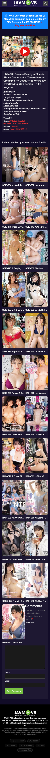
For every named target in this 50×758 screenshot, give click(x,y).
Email (8, 680)
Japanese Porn (18, 741)
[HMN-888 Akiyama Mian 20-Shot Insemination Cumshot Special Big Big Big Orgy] (36, 497)
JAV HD (40, 745)
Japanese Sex (25, 750)
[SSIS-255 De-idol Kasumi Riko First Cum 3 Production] (36, 330)
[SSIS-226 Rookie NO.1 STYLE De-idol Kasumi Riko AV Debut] (13, 372)
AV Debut (13, 121)
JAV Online (10, 745)
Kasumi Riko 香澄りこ (18, 129)
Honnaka (14, 126)
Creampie (24, 123)
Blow (9, 123)
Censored (16, 123)
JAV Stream (33, 741)
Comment (30, 622)
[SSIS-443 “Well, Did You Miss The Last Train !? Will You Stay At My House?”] (36, 206)
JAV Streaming (26, 745)
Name (8, 672)
